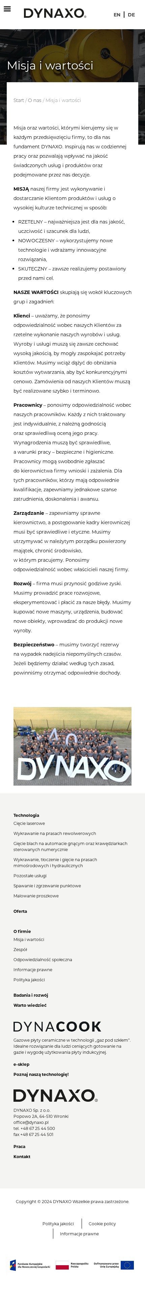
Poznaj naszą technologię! (40, 1074)
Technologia (26, 815)
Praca (19, 1146)
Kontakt (21, 1156)
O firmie (22, 931)
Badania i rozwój (30, 995)
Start (18, 100)
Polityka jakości (29, 979)
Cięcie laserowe (29, 823)
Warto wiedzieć (30, 1005)
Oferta (20, 911)
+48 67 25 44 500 (38, 1128)
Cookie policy (102, 1223)
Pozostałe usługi (30, 875)
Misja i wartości (28, 939)
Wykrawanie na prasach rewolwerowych (54, 833)
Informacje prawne (32, 969)
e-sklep (21, 1064)
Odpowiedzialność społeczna (42, 959)
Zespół (20, 949)
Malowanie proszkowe (36, 895)
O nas (34, 100)
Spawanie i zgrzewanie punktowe (47, 885)
